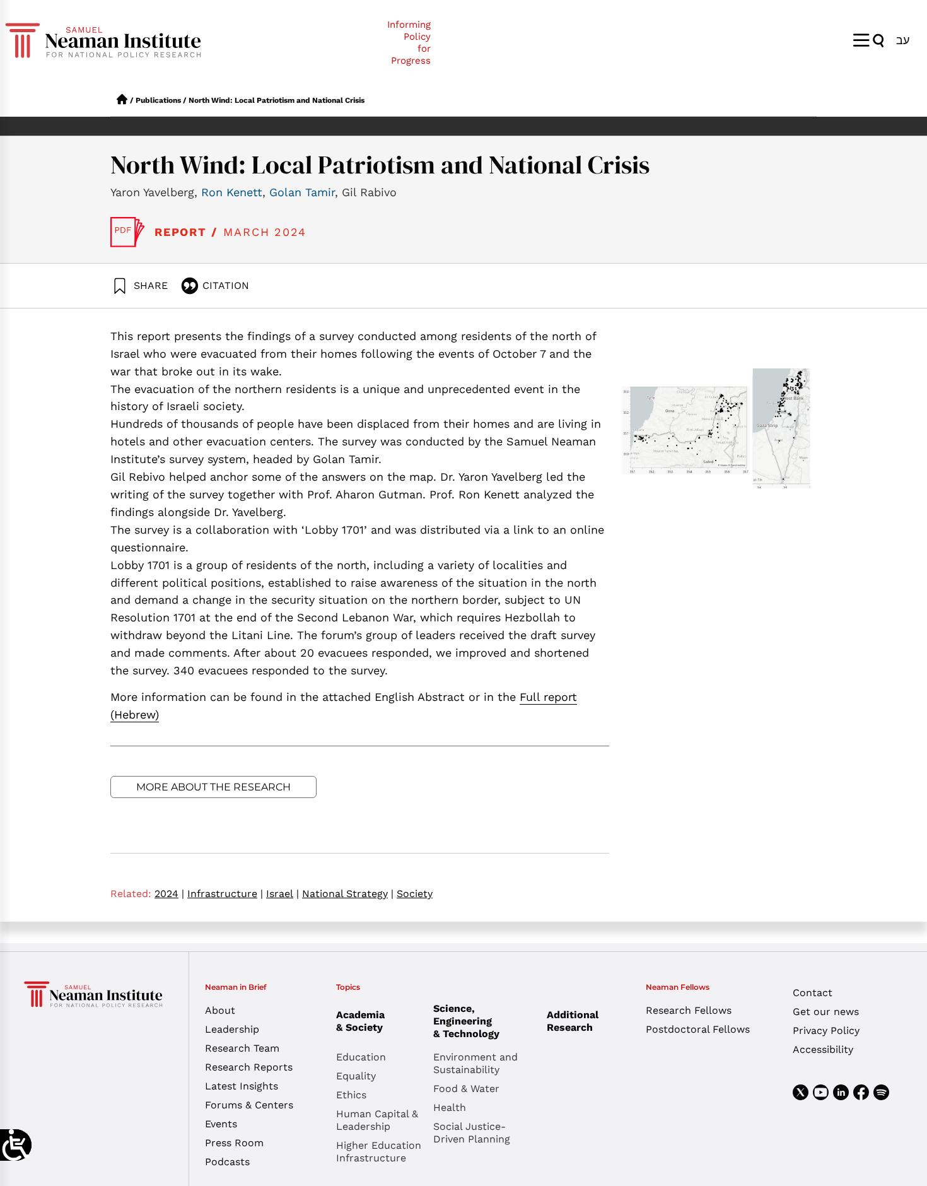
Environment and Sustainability (475, 1063)
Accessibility (823, 1049)
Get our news (826, 1012)
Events (221, 1124)
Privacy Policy (826, 1030)
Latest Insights (241, 1086)
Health (449, 1107)
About (220, 1010)
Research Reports (249, 1067)
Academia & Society (360, 1021)
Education (361, 1057)
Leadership (232, 1029)
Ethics (351, 1095)
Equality (356, 1076)
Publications (158, 100)
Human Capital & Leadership (377, 1120)
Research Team (242, 1048)
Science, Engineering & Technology (466, 1021)
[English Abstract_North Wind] (127, 232)
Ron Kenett (231, 192)
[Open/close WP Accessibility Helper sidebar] (16, 1145)
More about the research (213, 787)
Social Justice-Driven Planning (471, 1132)
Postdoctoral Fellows (698, 1029)
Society (415, 894)
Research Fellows (689, 1010)
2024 (169, 894)
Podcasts (227, 1162)
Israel (282, 894)
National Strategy (348, 894)
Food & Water (466, 1089)
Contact (812, 993)
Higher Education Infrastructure (378, 1151)
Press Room (234, 1143)
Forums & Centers (249, 1105)
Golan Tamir (302, 192)
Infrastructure (225, 894)
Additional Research (572, 1021)
